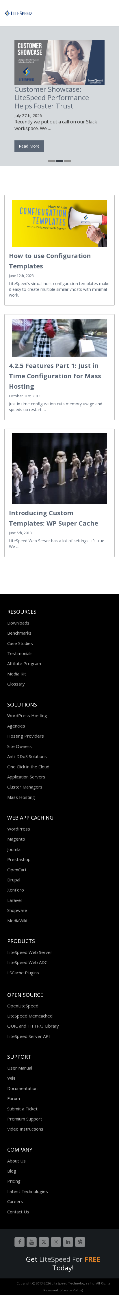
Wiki (11, 1078)
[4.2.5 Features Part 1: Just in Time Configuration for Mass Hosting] (59, 338)
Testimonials (20, 653)
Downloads (18, 623)
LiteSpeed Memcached (30, 1016)
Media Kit (16, 674)
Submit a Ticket (22, 1109)
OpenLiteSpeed (22, 1006)
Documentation (22, 1088)
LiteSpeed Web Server (29, 952)
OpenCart (17, 870)
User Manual (19, 1068)
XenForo (15, 890)
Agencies (16, 726)
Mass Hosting (21, 797)
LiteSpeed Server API (28, 1036)
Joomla (14, 849)
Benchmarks (19, 633)
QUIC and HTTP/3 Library (33, 1026)
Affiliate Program (24, 663)
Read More (29, 146)
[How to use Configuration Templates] (59, 223)
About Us (16, 1161)
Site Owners (19, 746)
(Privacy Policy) (71, 1290)
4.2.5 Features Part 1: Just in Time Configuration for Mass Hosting (55, 375)
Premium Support (24, 1119)
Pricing (14, 1181)
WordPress (18, 829)
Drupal (13, 880)
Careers (15, 1201)
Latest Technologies (27, 1191)
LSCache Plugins (23, 973)
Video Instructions (25, 1129)
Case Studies (20, 643)
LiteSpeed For (69, 1259)
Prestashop (19, 859)
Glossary (16, 684)
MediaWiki (17, 920)
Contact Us (18, 1212)
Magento (16, 839)
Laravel (14, 900)
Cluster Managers (24, 787)
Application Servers (26, 777)
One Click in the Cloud (28, 767)
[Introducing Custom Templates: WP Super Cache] (59, 468)
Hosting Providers (25, 736)
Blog (11, 1171)
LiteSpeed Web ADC (27, 962)
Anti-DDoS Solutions (27, 756)
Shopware (17, 910)
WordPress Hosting (27, 715)
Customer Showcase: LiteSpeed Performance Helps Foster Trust (51, 97)
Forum (13, 1098)
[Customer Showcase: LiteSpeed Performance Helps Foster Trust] (59, 62)
